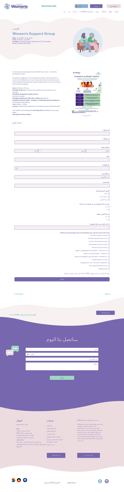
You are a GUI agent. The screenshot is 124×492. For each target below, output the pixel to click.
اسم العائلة (106, 139)
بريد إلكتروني (105, 173)
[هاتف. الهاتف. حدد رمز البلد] (28, 354)
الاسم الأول (106, 130)
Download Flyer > (86, 115)
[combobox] (62, 151)
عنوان (108, 156)
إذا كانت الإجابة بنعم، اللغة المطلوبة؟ (99, 224)
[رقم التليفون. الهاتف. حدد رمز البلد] (17, 168)
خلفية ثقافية (106, 182)
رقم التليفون (106, 165)
